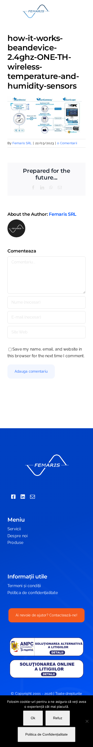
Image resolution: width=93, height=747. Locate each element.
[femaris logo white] (46, 455)
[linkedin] (23, 496)
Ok (33, 718)
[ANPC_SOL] (46, 661)
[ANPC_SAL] (46, 639)
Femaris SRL (22, 143)
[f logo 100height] (35, 5)
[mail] (32, 496)
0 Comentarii (67, 143)
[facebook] (13, 496)
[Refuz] (86, 721)
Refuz (57, 718)
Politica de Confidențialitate (46, 734)
